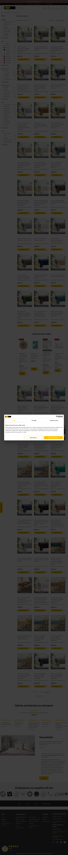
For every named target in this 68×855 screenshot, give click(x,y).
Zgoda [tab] (14, 420)
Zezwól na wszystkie (53, 437)
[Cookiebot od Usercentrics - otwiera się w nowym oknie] (57, 417)
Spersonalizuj (33, 437)
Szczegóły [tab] (34, 420)
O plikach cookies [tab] (54, 420)
